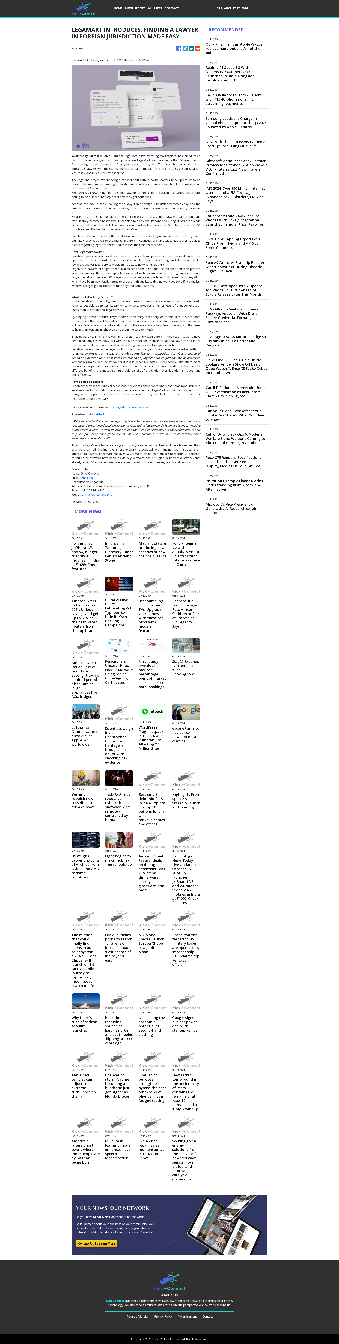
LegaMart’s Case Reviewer (132, 407)
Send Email (87, 478)
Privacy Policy (163, 1316)
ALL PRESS (155, 8)
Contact (208, 1316)
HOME (118, 8)
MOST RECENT (135, 8)
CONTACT (172, 8)
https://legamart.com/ (98, 495)
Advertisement (187, 1316)
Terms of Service (137, 1316)
